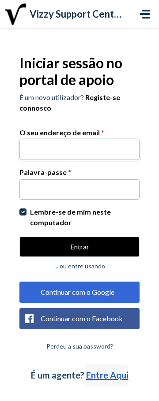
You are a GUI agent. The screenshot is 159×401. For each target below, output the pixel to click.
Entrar (79, 246)
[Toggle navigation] (145, 14)
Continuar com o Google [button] (77, 292)
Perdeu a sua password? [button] (79, 346)
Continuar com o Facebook (82, 318)
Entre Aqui (107, 375)
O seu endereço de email (61, 132)
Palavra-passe (45, 172)
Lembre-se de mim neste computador (70, 217)
